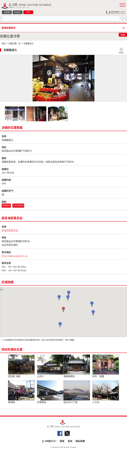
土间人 (40, 376)
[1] (122, 18)
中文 (28, 12)
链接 (62, 441)
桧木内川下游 (70, 402)
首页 (4, 43)
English (17, 12)
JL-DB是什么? (49, 441)
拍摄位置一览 (15, 43)
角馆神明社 (69, 376)
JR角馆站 (41, 402)
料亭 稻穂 (98, 376)
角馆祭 (11, 402)
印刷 (123, 34)
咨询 (70, 441)
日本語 (7, 12)
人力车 (95, 402)
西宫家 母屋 (14, 376)
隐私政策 (80, 441)
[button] (63, 309)
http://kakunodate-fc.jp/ (15, 255)
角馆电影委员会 (10, 230)
